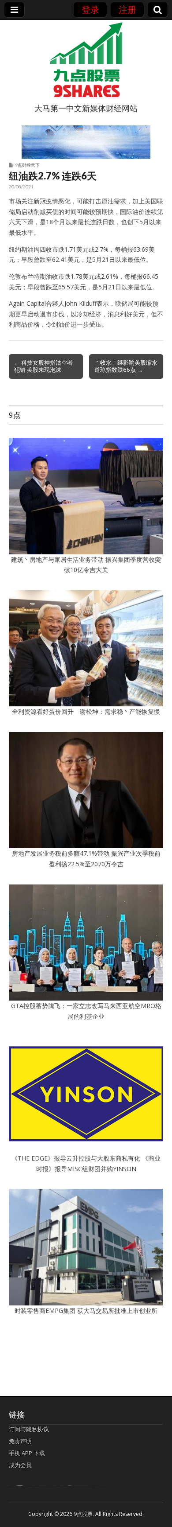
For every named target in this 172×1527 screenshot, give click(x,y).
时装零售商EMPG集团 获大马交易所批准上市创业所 (86, 1310)
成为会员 (20, 1465)
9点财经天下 (27, 165)
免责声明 (20, 1441)
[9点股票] (86, 60)
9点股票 (83, 1514)
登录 (90, 10)
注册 (127, 10)
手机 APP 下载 (27, 1453)
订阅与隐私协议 (29, 1429)
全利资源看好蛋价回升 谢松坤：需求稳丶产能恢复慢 (86, 711)
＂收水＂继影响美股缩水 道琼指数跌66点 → (125, 366)
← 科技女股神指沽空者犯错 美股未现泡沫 (43, 366)
